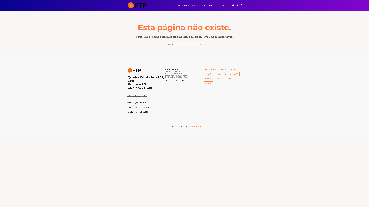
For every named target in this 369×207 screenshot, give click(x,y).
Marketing (209, 79)
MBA (220, 79)
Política (230, 79)
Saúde (208, 83)
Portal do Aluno (208, 5)
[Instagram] (241, 5)
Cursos (195, 5)
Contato (221, 5)
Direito (223, 69)
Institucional (182, 5)
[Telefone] (172, 80)
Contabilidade (210, 69)
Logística (234, 74)
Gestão (208, 74)
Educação (235, 69)
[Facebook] (233, 5)
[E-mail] (166, 80)
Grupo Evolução (196, 126)
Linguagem (221, 74)
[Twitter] (237, 5)
